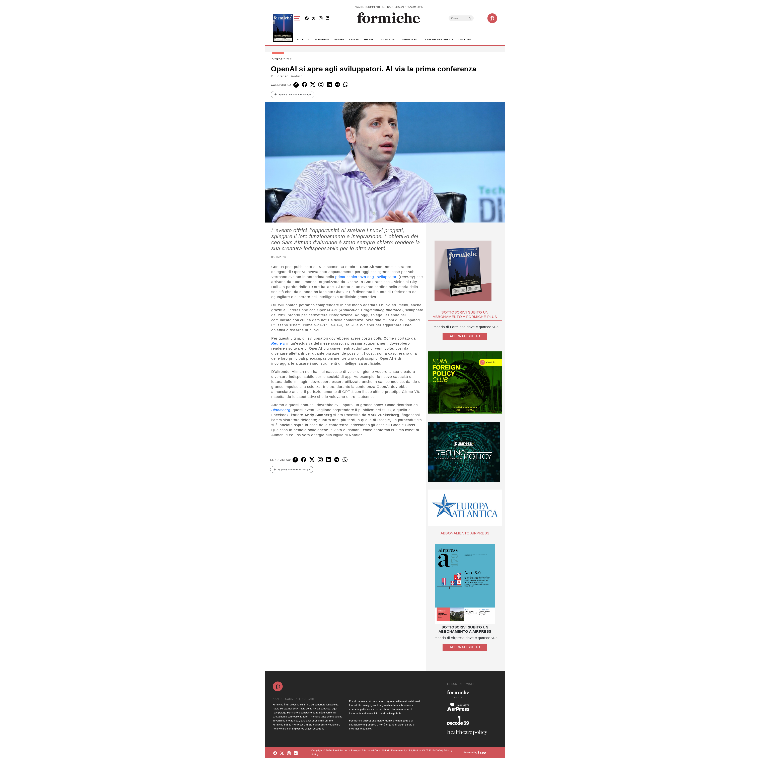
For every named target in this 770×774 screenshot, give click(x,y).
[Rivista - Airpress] (468, 707)
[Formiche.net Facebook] (306, 18)
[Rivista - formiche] (468, 694)
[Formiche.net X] (313, 18)
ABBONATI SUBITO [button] (465, 336)
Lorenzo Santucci (290, 76)
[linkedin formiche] (295, 753)
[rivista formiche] (465, 584)
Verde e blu (410, 39)
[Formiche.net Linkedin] (327, 18)
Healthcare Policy (439, 39)
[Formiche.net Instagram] (320, 18)
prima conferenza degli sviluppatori (366, 277)
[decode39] (468, 720)
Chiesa (354, 39)
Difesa (369, 39)
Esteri (339, 39)
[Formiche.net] (492, 18)
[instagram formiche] (289, 753)
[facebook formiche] (275, 753)
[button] (298, 28)
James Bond (388, 39)
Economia (322, 39)
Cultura (465, 39)
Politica (303, 39)
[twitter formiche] (282, 753)
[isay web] (482, 752)
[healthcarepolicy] (468, 732)
